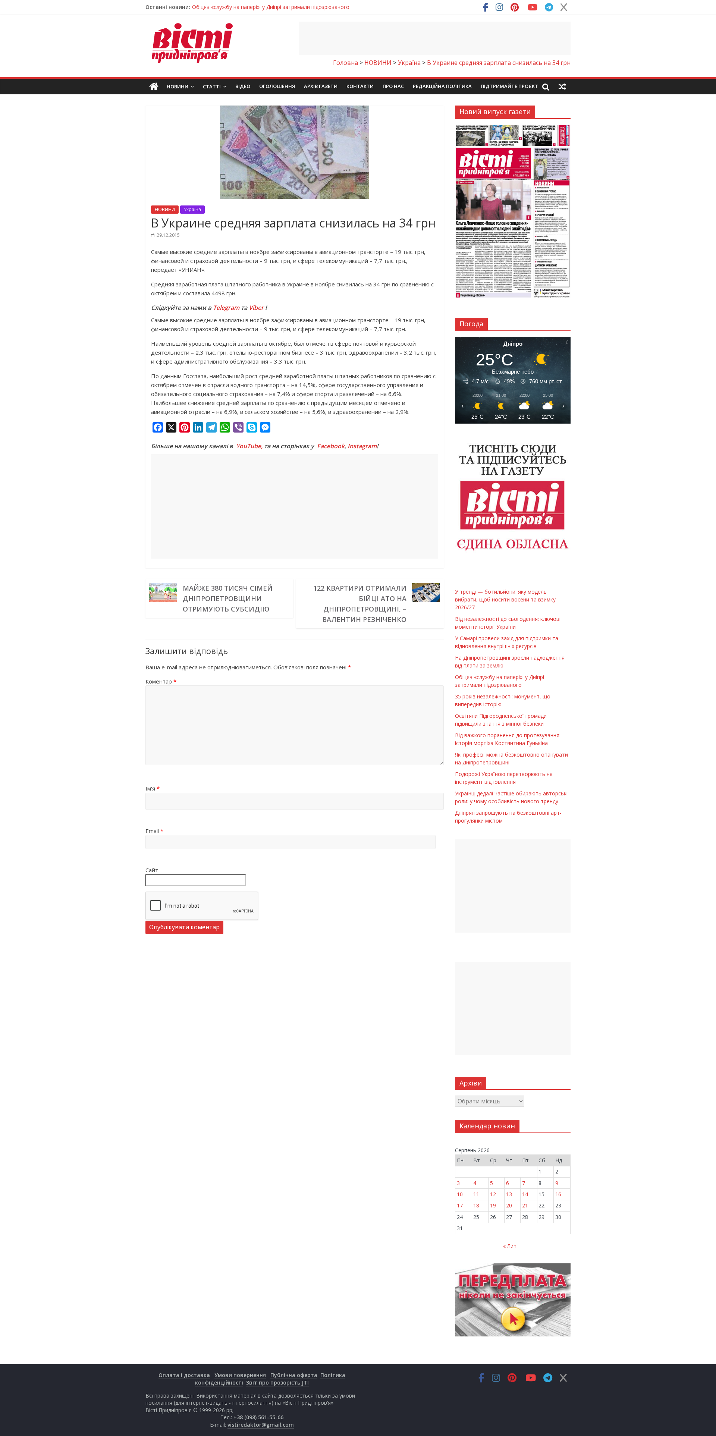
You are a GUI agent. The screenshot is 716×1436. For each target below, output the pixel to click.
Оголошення (277, 86)
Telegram (226, 308)
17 (460, 1205)
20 (509, 1205)
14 (525, 1194)
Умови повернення (240, 1375)
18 (476, 1205)
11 (476, 1194)
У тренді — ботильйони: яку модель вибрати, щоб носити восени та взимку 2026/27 (299, 6)
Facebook (331, 446)
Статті (212, 86)
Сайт (151, 870)
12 (493, 1194)
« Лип (509, 1246)
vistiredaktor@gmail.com (260, 1424)
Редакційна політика (442, 86)
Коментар (160, 681)
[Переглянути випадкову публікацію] (562, 86)
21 (525, 1205)
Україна (192, 209)
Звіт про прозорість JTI (277, 1382)
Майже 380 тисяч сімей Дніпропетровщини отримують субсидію (228, 598)
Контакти (360, 86)
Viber (256, 308)
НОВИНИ (165, 209)
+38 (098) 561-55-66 (258, 1417)
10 (460, 1194)
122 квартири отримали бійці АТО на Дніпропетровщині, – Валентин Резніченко (359, 604)
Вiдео (242, 86)
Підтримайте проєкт (509, 86)
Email (154, 831)
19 (493, 1205)
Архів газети (320, 86)
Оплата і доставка (184, 1375)
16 (558, 1194)
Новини (177, 86)
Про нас (393, 86)
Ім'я (152, 788)
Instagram (362, 446)
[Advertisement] (435, 38)
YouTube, (249, 446)
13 (509, 1194)
